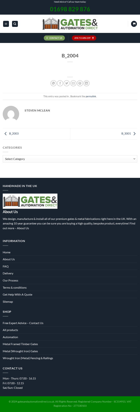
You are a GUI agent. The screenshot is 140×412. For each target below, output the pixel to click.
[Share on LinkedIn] (86, 83)
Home (6, 252)
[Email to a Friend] (73, 83)
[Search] (15, 24)
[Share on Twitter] (67, 83)
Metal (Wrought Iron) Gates (20, 351)
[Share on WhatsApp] (53, 83)
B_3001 (126, 133)
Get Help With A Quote (17, 294)
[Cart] (134, 24)
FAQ (6, 266)
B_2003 (14, 133)
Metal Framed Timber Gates (20, 344)
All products (10, 330)
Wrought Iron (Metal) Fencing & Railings (28, 358)
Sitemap (8, 301)
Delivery (8, 273)
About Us (23, 228)
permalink (91, 96)
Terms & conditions (15, 287)
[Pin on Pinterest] (80, 83)
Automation (10, 337)
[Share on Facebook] (60, 83)
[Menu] (6, 24)
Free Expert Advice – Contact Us (23, 323)
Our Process (10, 280)
